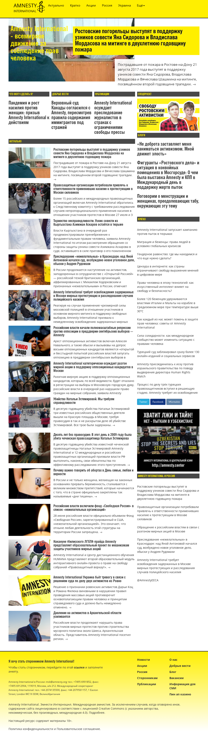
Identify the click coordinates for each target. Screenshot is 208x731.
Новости (143, 660)
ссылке (79, 667)
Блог (172, 672)
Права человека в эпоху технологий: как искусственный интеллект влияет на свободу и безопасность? (165, 287)
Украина (124, 5)
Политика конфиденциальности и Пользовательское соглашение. (55, 729)
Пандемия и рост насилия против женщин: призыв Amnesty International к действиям (29, 113)
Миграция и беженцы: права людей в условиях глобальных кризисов (163, 244)
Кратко (75, 5)
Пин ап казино (180, 694)
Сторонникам (147, 678)
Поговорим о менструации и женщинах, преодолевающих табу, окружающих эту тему (168, 201)
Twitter (143, 401)
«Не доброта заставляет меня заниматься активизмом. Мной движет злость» (165, 149)
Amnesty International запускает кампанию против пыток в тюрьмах (167, 232)
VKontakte (174, 401)
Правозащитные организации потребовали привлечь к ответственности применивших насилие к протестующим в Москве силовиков (93, 189)
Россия (107, 5)
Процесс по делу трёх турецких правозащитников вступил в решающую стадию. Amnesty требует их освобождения (167, 389)
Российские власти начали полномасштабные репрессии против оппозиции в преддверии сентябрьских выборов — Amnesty (93, 331)
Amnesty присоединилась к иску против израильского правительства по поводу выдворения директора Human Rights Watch (165, 370)
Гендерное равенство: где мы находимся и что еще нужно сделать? (167, 256)
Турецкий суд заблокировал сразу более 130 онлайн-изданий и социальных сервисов (168, 354)
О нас (173, 660)
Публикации (146, 684)
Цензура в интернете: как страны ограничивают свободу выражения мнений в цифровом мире (167, 270)
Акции (91, 5)
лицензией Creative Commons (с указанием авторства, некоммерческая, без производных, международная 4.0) (84, 711)
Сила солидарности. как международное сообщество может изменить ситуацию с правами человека (166, 340)
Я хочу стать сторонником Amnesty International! (41, 661)
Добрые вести (180, 666)
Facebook (158, 401)
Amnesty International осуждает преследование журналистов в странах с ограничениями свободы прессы (113, 118)
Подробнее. (97, 713)
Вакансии (176, 678)
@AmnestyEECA (147, 580)
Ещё (140, 5)
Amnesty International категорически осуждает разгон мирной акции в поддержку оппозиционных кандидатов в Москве (93, 367)
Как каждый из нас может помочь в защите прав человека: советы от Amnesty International (167, 323)
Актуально (56, 5)
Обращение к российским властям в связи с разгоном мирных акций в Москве (168, 529)
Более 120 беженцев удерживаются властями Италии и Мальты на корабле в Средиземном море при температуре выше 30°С (167, 305)
